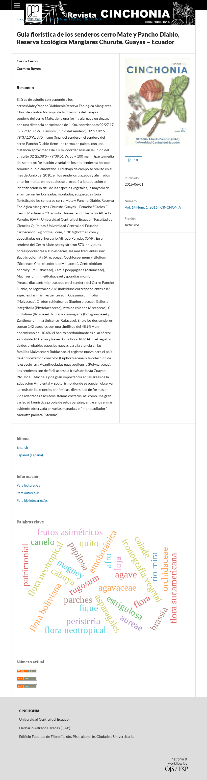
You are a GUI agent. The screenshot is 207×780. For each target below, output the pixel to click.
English (22, 447)
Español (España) (30, 455)
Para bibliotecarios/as (32, 500)
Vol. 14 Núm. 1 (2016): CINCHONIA (75, 19)
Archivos (36, 19)
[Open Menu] (17, 5)
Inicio (20, 19)
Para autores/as (28, 493)
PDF (135, 160)
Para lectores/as (28, 485)
